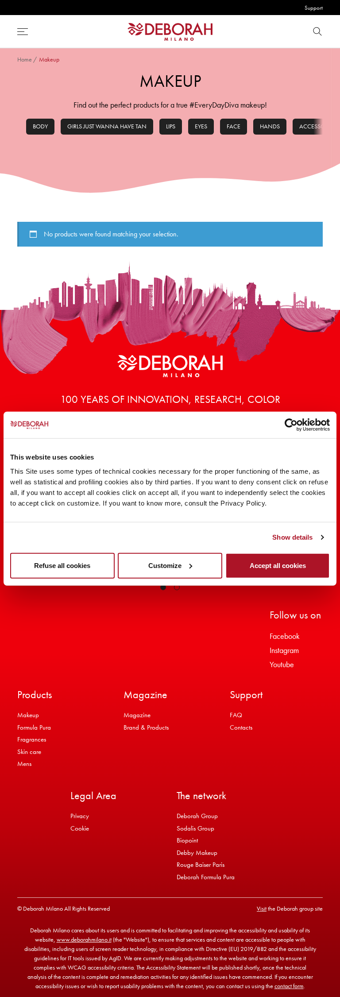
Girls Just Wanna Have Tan (107, 126)
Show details (292, 537)
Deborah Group (197, 816)
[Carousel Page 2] (177, 587)
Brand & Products (146, 727)
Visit (262, 908)
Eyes (201, 126)
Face (233, 126)
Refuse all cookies (62, 565)
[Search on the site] (317, 31)
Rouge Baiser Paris (200, 864)
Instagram (284, 650)
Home (24, 59)
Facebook (285, 636)
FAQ (236, 715)
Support (314, 8)
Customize (165, 565)
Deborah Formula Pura (206, 877)
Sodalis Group (195, 828)
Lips (170, 126)
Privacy (79, 816)
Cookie (79, 828)
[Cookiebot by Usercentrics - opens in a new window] (291, 425)
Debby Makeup (197, 852)
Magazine (137, 715)
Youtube (282, 664)
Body (40, 126)
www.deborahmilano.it (84, 939)
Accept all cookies (278, 565)
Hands (270, 126)
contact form (289, 986)
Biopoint (187, 840)
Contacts (241, 727)
